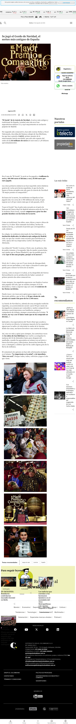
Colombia (24, 589)
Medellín (43, 589)
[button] (73, 205)
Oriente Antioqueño (5, 629)
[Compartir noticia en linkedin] (34, 115)
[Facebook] (30, 115)
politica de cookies (53, 3)
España (43, 562)
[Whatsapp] (23, 115)
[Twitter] (26, 115)
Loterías (36, 562)
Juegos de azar (26, 562)
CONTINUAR (66, 2)
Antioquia (6, 589)
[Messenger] (19, 115)
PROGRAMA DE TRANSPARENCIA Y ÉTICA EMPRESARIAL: (43, 659)
